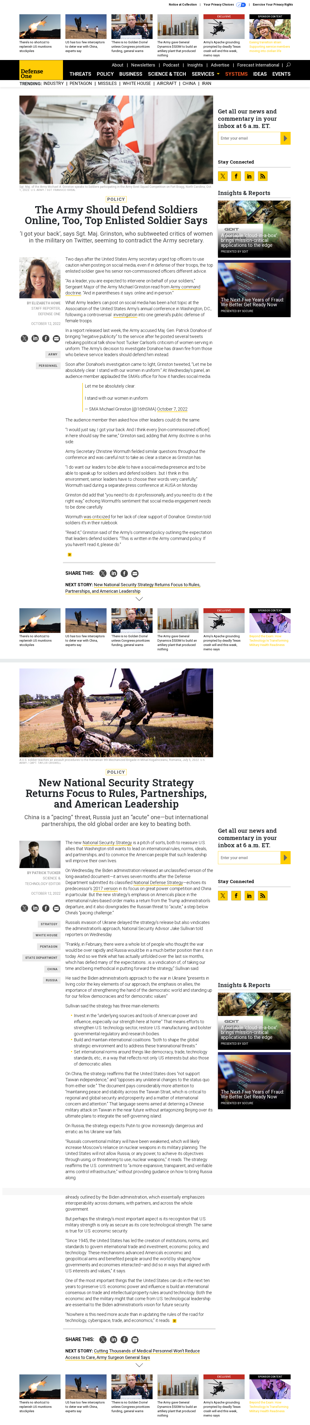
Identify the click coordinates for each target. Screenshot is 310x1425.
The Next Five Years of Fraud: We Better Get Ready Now (252, 302)
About (117, 65)
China (189, 83)
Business (130, 74)
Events (281, 74)
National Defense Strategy (158, 882)
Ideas (260, 74)
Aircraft (167, 83)
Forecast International (258, 65)
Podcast (171, 65)
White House (137, 83)
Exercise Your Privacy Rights (273, 4)
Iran (206, 83)
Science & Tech (167, 74)
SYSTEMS (236, 74)
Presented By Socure (237, 311)
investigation (125, 314)
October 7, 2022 (172, 409)
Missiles (107, 83)
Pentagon (81, 83)
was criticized (97, 516)
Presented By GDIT (234, 251)
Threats (80, 74)
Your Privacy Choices (219, 4)
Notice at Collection (183, 4)
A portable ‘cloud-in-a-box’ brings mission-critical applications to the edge (249, 240)
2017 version (105, 888)
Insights (195, 65)
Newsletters (143, 65)
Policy (105, 74)
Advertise (220, 65)
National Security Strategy (107, 842)
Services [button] (204, 74)
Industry (53, 83)
